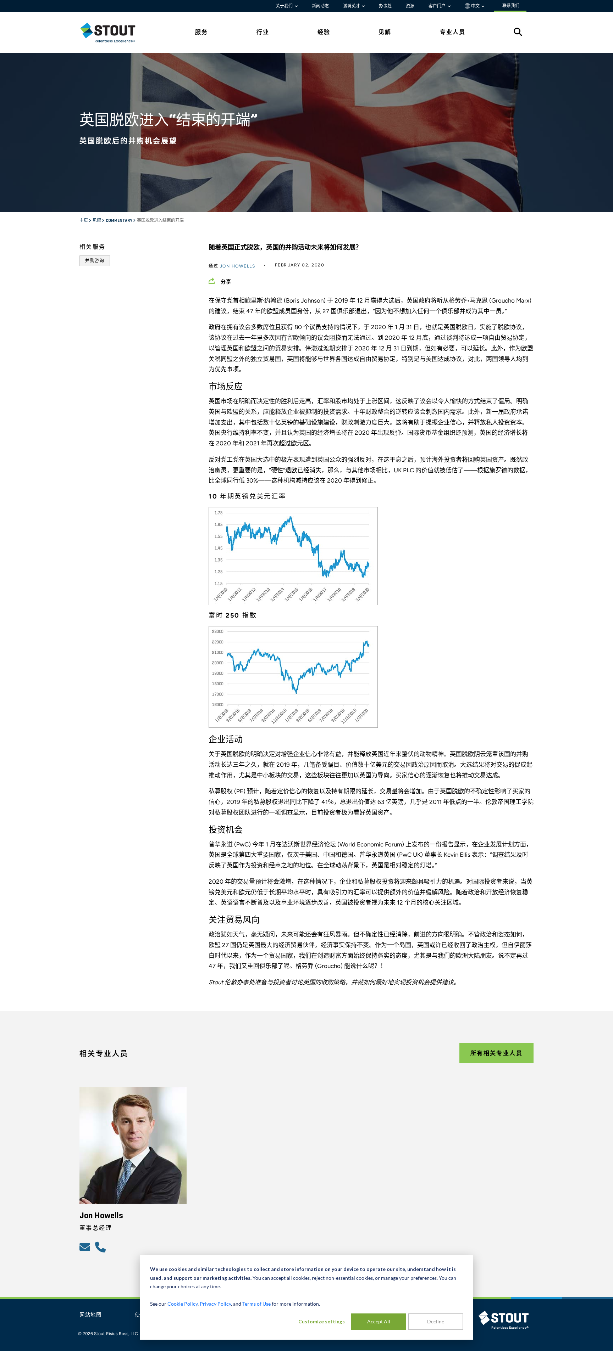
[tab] (113, 32)
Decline (435, 1321)
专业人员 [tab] (452, 32)
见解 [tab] (385, 32)
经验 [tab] (323, 32)
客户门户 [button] (438, 6)
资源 (410, 6)
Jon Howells (237, 266)
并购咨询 (94, 260)
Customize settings (321, 1321)
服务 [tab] (201, 32)
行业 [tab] (262, 32)
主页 (84, 221)
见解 (97, 221)
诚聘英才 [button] (352, 6)
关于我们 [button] (285, 6)
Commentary (119, 221)
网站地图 (90, 1315)
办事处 (385, 6)
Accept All (378, 1321)
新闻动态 (320, 6)
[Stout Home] (113, 32)
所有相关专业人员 (496, 1053)
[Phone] (101, 1247)
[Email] (85, 1247)
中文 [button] (475, 6)
